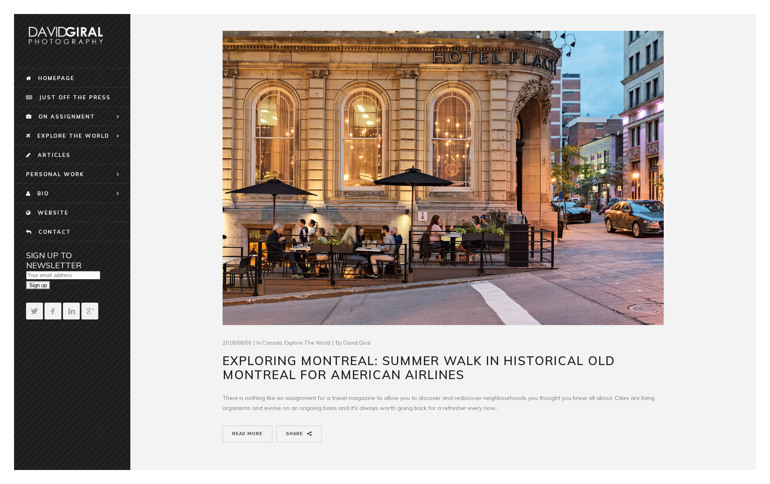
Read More (247, 433)
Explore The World (307, 342)
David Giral (357, 342)
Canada (272, 342)
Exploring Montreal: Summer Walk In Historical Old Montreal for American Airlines (419, 367)
